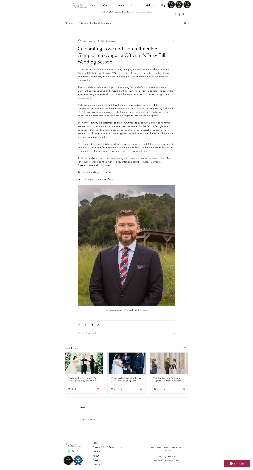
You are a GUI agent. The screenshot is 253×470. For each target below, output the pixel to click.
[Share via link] (98, 324)
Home (96, 442)
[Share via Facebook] (79, 324)
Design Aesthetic (172, 460)
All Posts (69, 22)
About (96, 455)
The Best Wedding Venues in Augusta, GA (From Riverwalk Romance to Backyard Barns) (167, 379)
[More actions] (173, 41)
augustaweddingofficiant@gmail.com (166, 447)
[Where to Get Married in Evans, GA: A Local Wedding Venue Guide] (127, 363)
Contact (97, 451)
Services (97, 460)
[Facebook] (183, 14)
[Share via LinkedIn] (92, 324)
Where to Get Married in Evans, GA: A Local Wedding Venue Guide (126, 379)
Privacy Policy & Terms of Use (102, 447)
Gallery (96, 464)
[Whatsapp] (175, 14)
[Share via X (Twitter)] (85, 324)
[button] (185, 23)
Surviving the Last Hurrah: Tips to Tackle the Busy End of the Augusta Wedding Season (82, 379)
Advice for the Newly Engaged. (95, 22)
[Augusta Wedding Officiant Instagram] (179, 14)
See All (185, 347)
